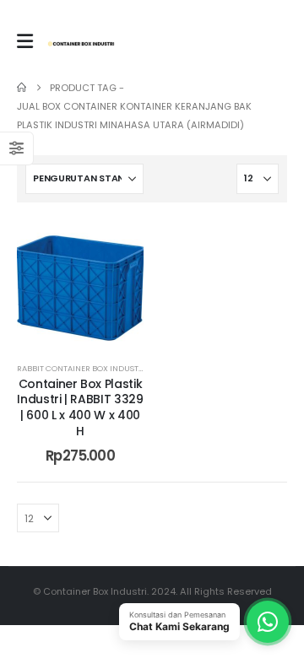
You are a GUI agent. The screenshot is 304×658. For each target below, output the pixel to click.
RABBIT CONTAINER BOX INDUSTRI (81, 368)
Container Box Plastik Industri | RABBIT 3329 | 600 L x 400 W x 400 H (80, 407)
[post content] (80, 282)
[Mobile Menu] (25, 41)
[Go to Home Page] (21, 87)
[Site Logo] (81, 43)
